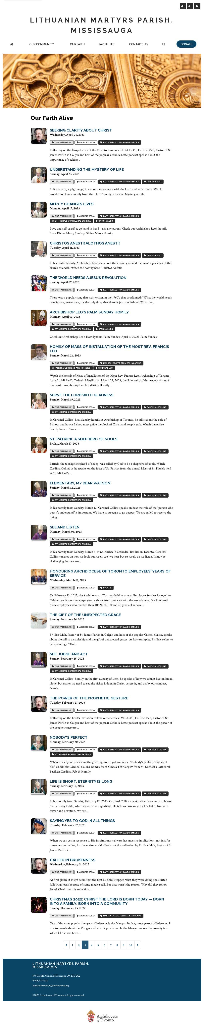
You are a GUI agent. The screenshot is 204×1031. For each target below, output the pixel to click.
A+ (183, 6)
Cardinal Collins (156, 407)
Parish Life (106, 44)
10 (130, 945)
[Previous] (66, 945)
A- (190, 6)
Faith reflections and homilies (120, 142)
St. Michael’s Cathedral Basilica (72, 221)
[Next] (137, 945)
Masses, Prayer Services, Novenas (121, 363)
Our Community (41, 44)
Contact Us (138, 44)
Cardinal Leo (153, 182)
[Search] (163, 44)
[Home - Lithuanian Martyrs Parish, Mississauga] (11, 44)
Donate (186, 44)
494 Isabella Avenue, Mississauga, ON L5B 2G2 (56, 975)
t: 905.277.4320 (40, 980)
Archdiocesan (86, 142)
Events (106, 588)
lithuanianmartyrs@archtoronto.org (50, 985)
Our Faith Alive (63, 142)
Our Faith (77, 44)
